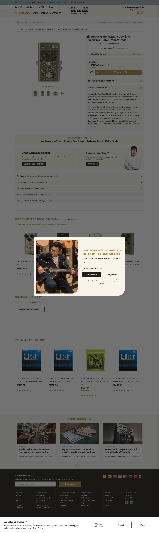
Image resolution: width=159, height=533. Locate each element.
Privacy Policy (37, 528)
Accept (121, 525)
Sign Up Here (91, 274)
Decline (143, 525)
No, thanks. (112, 275)
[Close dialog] (123, 239)
